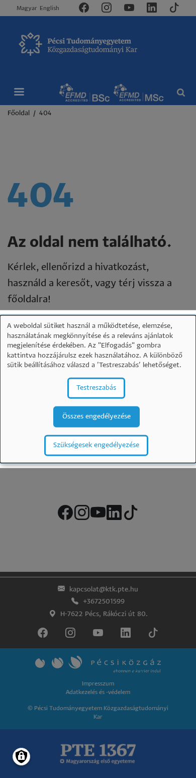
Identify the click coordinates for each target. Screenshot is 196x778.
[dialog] (98, 389)
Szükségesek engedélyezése (96, 445)
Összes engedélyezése (96, 416)
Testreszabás (96, 388)
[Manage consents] (21, 756)
